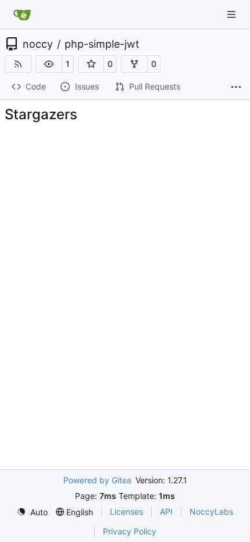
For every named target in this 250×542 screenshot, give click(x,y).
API (166, 511)
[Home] (22, 14)
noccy (38, 44)
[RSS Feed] (18, 64)
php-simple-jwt (102, 44)
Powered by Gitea (97, 480)
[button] (48, 64)
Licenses (126, 511)
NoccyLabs (211, 511)
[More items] (236, 87)
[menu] (32, 512)
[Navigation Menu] (232, 14)
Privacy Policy (129, 531)
